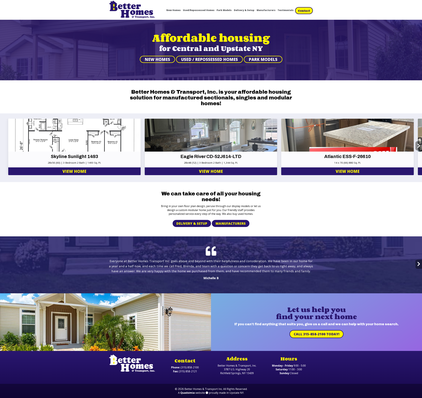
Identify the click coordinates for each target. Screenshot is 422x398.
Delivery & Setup (244, 10)
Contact (304, 11)
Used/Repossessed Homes (198, 10)
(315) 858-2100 (190, 367)
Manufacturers (266, 10)
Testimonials (286, 10)
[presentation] (3, 145)
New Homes (173, 10)
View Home (74, 171)
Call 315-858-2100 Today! (316, 334)
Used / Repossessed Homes (209, 59)
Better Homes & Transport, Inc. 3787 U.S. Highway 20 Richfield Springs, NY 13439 (237, 369)
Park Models (224, 10)
